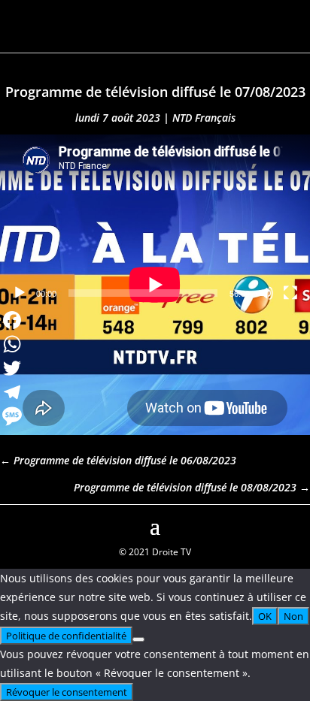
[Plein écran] (290, 293)
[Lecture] (19, 293)
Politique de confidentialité (66, 635)
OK (265, 616)
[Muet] (266, 293)
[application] (155, 221)
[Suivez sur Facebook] (12, 524)
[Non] (138, 639)
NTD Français (204, 117)
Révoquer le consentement (66, 692)
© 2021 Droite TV (155, 551)
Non (293, 616)
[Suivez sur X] (298, 524)
